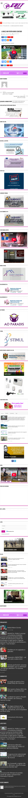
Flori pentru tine (6, 25)
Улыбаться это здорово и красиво (16, 650)
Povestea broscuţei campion (10, 457)
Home (1, 25)
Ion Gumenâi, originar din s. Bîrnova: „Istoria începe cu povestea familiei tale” (16, 438)
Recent (2, 413)
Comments (12, 413)
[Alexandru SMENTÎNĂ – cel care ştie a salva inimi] (3, 657)
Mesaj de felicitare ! (8, 601)
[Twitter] (15, 461)
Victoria (6, 261)
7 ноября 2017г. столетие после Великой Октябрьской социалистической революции (16, 578)
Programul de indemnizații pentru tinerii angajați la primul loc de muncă (17, 432)
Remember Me (10, 531)
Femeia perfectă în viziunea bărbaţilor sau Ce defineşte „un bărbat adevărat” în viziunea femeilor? (13, 667)
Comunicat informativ (15, 717)
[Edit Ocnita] (14, 5)
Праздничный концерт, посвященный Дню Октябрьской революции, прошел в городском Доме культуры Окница (17, 571)
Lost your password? (5, 534)
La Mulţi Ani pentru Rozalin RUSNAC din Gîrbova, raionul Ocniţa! (13, 698)
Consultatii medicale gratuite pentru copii (15, 583)
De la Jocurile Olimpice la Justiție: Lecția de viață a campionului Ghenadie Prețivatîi (11, 774)
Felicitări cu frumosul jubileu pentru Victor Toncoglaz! (8, 92)
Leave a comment (6, 34)
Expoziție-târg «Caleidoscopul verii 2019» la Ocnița (19, 96)
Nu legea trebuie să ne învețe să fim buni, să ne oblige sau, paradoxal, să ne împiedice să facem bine (13, 708)
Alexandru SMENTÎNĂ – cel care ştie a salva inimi (16, 658)
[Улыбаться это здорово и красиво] (3, 650)
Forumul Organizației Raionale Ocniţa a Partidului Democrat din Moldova (17, 565)
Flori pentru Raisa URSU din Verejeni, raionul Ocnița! (17, 690)
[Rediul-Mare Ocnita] (3, 628)
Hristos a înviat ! (8, 374)
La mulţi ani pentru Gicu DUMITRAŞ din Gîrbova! (15, 682)
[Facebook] (13, 461)
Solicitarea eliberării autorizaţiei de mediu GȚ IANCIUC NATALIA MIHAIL (16, 426)
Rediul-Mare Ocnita (14, 628)
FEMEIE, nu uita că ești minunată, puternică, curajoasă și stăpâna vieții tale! (16, 559)
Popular (6, 413)
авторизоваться (20, 102)
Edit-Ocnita (21, 793)
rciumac (4, 33)
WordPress (11, 793)
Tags (16, 413)
